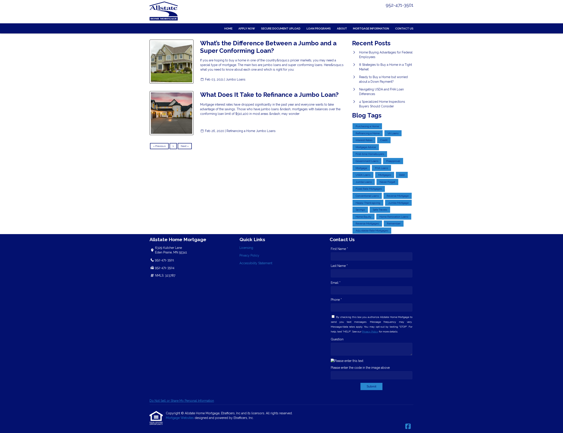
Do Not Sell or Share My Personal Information (182, 400)
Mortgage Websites (180, 418)
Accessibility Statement (255, 263)
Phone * (336, 299)
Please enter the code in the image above (360, 367)
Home (228, 28)
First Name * (339, 249)
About (342, 28)
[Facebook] (408, 426)
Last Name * (339, 266)
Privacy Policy (249, 255)
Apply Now (246, 28)
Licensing (246, 248)
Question (337, 339)
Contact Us (404, 28)
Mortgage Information (371, 28)
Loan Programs (319, 28)
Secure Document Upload (280, 28)
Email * (335, 282)
